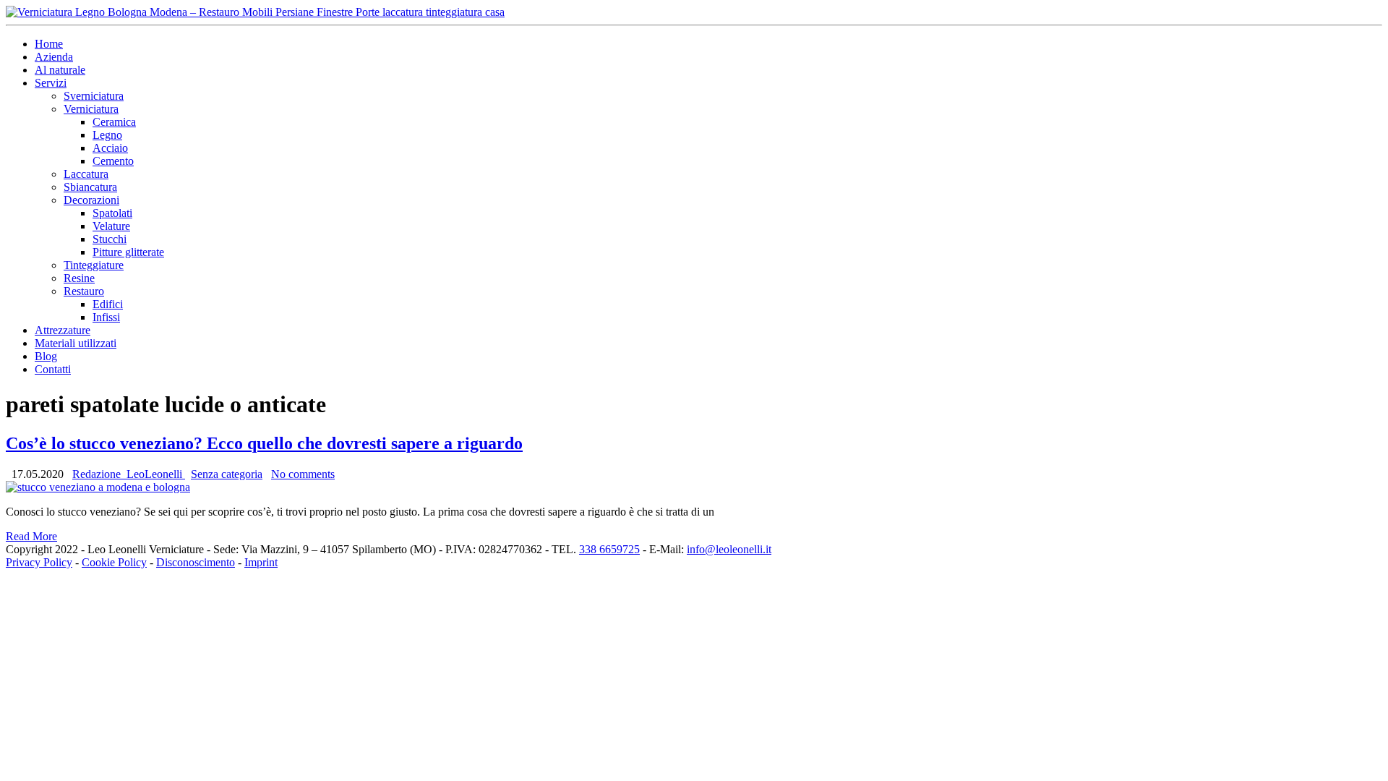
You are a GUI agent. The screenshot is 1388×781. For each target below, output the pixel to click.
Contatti (53, 369)
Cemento (113, 161)
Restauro (84, 291)
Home (49, 44)
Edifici (108, 304)
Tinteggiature (94, 265)
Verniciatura (91, 109)
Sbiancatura (90, 187)
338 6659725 (609, 549)
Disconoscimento (195, 562)
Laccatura (86, 174)
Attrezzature (62, 330)
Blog (46, 356)
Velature (111, 226)
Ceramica (114, 122)
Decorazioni (91, 200)
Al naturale (60, 70)
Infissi (106, 317)
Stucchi (110, 239)
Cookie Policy (114, 562)
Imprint (261, 562)
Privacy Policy (39, 562)
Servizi (51, 83)
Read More (31, 536)
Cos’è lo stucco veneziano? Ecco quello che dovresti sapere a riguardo (264, 443)
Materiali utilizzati (75, 343)
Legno (107, 135)
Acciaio (110, 148)
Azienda (54, 57)
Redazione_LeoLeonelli (128, 474)
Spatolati (112, 213)
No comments (303, 474)
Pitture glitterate (128, 252)
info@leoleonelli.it (729, 549)
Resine (79, 278)
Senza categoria (226, 474)
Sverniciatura (94, 96)
